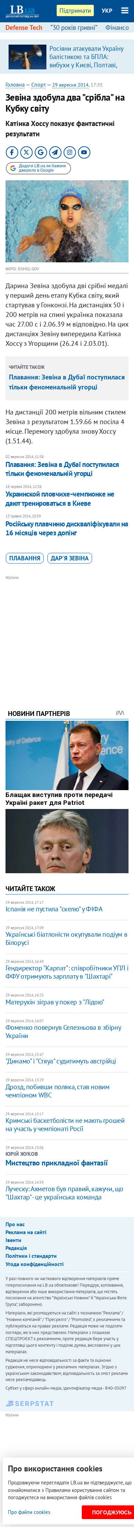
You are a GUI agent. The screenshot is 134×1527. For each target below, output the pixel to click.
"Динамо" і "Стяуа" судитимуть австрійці (60, 1061)
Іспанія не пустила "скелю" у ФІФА (54, 908)
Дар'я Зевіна (70, 558)
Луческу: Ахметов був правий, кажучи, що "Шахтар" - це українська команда (64, 1192)
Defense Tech (23, 27)
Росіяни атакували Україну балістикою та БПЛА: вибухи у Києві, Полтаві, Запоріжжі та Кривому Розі (86, 65)
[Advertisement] (67, 633)
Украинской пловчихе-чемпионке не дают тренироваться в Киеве (59, 498)
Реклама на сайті (25, 1232)
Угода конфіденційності (34, 1264)
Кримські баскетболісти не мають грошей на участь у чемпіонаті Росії (65, 1124)
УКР (107, 10)
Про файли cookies (29, 1512)
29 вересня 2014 (70, 85)
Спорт (38, 84)
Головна (15, 84)
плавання (24, 558)
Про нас (15, 1224)
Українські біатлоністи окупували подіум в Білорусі (66, 938)
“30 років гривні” (74, 27)
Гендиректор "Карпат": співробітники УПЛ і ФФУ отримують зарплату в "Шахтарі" (67, 972)
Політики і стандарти (31, 1255)
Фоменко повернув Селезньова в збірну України (63, 1031)
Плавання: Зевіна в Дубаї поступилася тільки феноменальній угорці (62, 469)
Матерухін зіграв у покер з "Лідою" (54, 1002)
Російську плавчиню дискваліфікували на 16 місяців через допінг (66, 528)
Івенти (13, 1240)
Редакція (16, 1247)
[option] (67, 56)
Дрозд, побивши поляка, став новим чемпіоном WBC (57, 1090)
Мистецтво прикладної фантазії (56, 1162)
